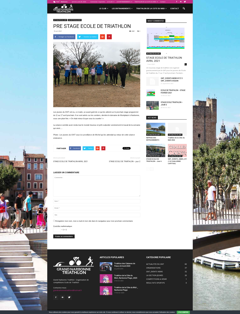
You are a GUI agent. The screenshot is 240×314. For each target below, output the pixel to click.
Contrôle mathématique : (63, 226)
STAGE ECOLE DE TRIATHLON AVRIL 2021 (70, 161)
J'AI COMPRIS (183, 312)
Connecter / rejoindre (97, 2)
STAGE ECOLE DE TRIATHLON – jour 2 (124, 161)
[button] (184, 9)
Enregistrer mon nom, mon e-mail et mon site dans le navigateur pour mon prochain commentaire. (94, 221)
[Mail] (181, 2)
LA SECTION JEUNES (75, 20)
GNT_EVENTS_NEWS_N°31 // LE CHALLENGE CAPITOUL (178, 161)
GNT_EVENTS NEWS (154, 271)
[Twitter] (185, 2)
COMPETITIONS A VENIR (156, 279)
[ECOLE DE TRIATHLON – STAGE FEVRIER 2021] (152, 93)
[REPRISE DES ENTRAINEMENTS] (155, 129)
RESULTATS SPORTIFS (155, 283)
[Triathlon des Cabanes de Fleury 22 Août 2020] (106, 266)
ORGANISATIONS (153, 268)
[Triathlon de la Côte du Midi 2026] (177, 129)
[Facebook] (176, 2)
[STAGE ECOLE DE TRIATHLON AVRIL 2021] (166, 40)
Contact (162, 2)
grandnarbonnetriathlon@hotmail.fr (67, 290)
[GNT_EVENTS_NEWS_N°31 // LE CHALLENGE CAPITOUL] (177, 150)
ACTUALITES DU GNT (60, 20)
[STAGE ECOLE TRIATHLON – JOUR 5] (152, 105)
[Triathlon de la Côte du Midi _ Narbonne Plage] (106, 290)
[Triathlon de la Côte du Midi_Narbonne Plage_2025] (106, 278)
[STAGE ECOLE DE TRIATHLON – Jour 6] (155, 150)
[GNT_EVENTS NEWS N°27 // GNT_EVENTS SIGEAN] (152, 81)
